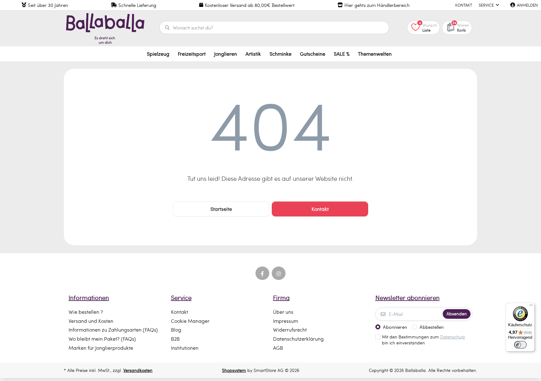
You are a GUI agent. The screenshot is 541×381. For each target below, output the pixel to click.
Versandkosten (137, 370)
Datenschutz (452, 337)
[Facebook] (262, 273)
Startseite (221, 209)
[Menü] (531, 306)
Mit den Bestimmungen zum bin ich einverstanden (423, 340)
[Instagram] (279, 273)
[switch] (520, 344)
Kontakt (320, 209)
